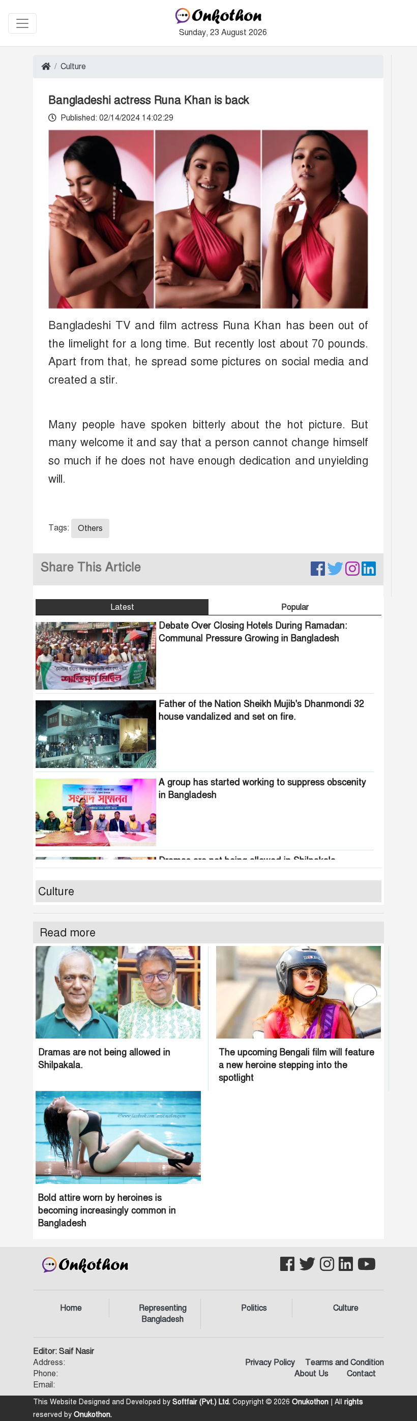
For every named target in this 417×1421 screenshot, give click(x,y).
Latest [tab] (122, 607)
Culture (73, 67)
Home (71, 1308)
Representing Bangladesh (163, 1313)
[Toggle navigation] (22, 23)
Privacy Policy (270, 1362)
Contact (361, 1374)
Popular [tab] (295, 607)
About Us (311, 1374)
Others (90, 528)
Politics (254, 1308)
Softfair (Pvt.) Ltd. (201, 1402)
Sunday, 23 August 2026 (223, 32)
